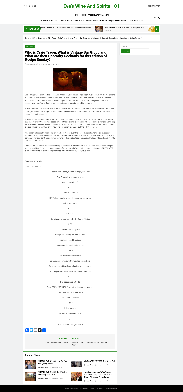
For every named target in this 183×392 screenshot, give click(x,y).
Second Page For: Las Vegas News (95, 15)
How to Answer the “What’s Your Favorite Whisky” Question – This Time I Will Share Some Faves (98, 374)
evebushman (31, 64)
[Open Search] (155, 18)
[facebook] (24, 6)
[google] (32, 6)
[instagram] (26, 6)
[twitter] (29, 6)
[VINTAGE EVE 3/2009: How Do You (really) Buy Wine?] (87, 30)
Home (76, 15)
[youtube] (35, 6)
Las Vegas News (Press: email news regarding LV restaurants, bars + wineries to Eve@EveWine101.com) (83, 21)
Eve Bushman (30, 47)
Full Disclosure (136, 21)
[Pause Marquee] (157, 29)
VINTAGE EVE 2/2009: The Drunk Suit (99, 361)
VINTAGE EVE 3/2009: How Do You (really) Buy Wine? (113, 27)
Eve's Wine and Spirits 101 (91, 6)
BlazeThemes (112, 388)
